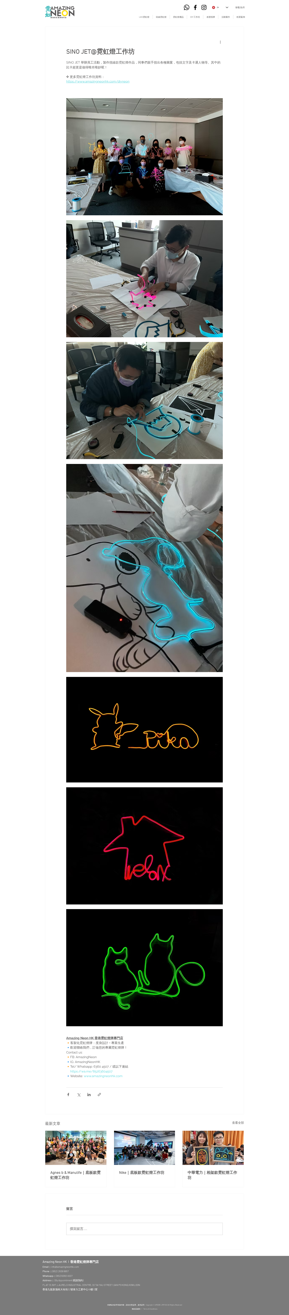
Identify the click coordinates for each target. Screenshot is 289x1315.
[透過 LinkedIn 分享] (89, 1095)
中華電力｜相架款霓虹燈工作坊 (212, 1175)
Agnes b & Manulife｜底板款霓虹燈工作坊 (75, 1175)
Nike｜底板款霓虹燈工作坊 (141, 1173)
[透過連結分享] (99, 1095)
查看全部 (238, 1122)
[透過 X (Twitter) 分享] (79, 1095)
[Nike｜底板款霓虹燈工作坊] (144, 1148)
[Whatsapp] (186, 7)
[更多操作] (220, 41)
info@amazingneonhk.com (65, 1266)
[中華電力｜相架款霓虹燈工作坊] (213, 1148)
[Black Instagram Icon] (204, 7)
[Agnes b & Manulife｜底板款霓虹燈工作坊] (75, 1148)
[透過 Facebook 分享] (68, 1095)
